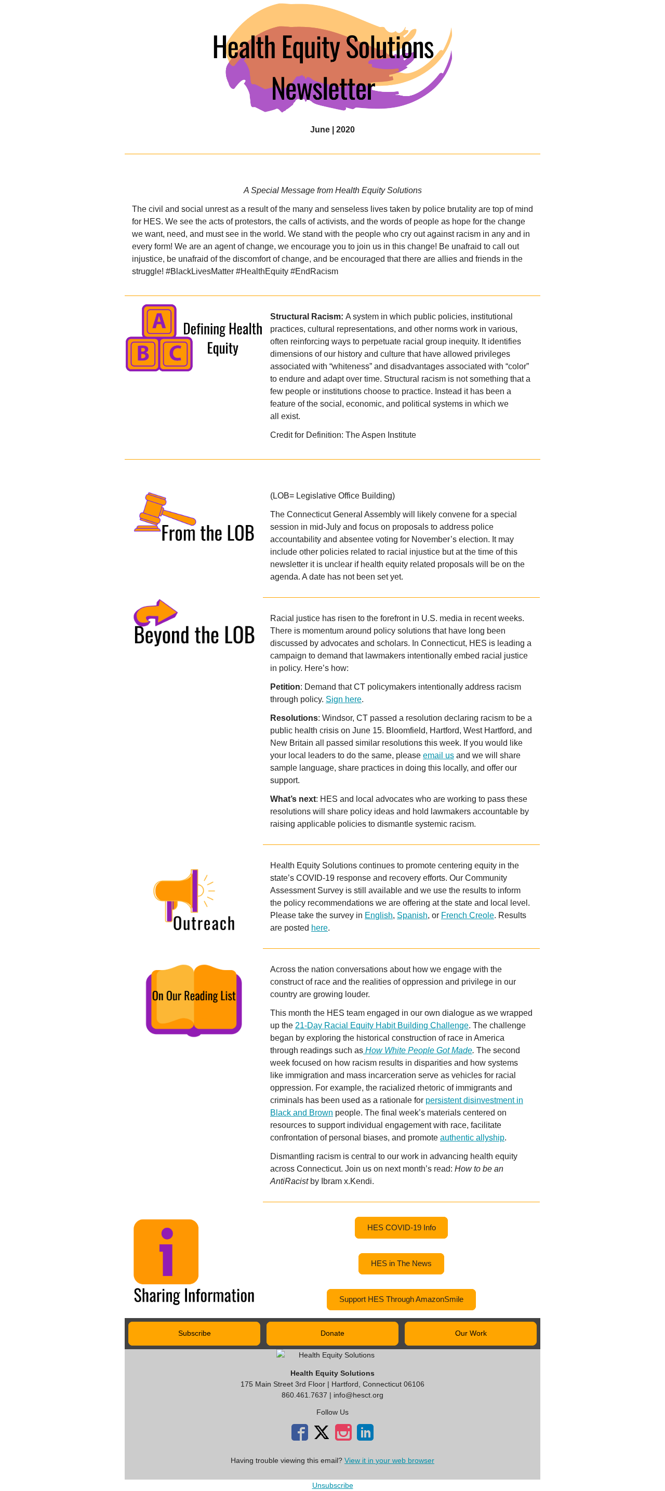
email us (438, 755)
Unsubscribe (332, 1485)
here (319, 927)
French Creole (467, 915)
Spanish (412, 915)
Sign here (344, 699)
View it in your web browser (389, 1460)
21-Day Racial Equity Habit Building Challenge (382, 1025)
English (379, 915)
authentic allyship (472, 1137)
